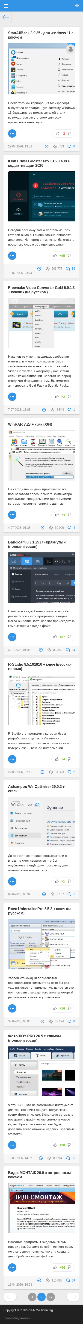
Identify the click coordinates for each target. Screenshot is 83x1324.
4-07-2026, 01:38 (19, 527)
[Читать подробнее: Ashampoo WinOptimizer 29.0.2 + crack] (12, 881)
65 (73, 1158)
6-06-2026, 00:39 (19, 894)
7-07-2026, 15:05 (19, 409)
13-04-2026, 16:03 (20, 1284)
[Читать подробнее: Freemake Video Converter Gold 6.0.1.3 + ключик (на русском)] (12, 397)
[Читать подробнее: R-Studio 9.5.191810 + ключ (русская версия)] (12, 759)
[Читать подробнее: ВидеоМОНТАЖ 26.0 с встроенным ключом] (12, 1267)
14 (73, 268)
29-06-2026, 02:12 (20, 772)
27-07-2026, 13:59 (20, 146)
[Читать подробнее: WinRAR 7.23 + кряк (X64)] (12, 515)
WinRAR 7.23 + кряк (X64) (30, 424)
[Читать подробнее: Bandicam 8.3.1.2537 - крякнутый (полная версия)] (12, 637)
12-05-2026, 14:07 (20, 1158)
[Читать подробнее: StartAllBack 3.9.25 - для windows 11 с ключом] (12, 133)
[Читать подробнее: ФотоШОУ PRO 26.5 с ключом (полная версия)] (12, 1145)
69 (73, 1280)
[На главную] (6, 17)
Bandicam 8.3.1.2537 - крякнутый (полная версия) (37, 544)
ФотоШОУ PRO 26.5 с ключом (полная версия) (34, 1038)
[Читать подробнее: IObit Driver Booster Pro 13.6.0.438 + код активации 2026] (12, 256)
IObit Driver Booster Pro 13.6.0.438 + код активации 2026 (39, 163)
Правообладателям (16, 1318)
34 (73, 650)
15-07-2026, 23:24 (20, 273)
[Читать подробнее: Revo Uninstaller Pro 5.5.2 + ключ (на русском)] (12, 1008)
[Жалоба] (47, 146)
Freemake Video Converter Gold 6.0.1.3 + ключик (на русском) (41, 290)
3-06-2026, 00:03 (19, 1021)
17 (51, 1297)
